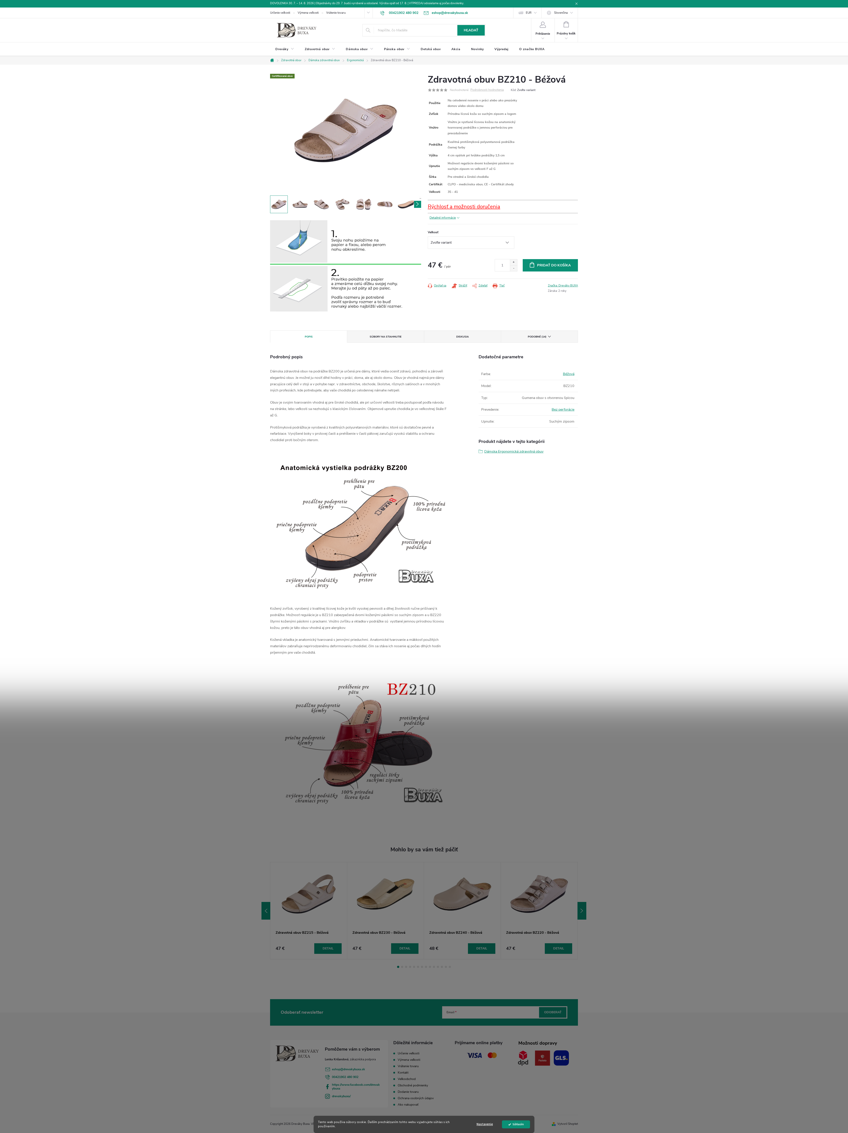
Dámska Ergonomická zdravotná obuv (513, 451)
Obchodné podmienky (413, 1085)
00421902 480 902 (345, 1077)
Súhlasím (518, 1124)
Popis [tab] (309, 336)
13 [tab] (446, 967)
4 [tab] (410, 967)
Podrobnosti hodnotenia (487, 90)
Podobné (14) (537, 336)
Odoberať (553, 1012)
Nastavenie (485, 1124)
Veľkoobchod (407, 1079)
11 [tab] (438, 967)
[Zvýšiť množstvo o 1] (513, 262)
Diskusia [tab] (462, 336)
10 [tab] (434, 967)
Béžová (568, 374)
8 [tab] (426, 967)
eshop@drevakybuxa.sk (348, 1069)
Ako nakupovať (408, 1105)
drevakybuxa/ (341, 1096)
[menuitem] (284, 49)
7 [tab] (422, 967)
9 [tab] (430, 967)
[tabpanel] (308, 910)
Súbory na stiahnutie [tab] (385, 336)
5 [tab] (414, 967)
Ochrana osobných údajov (416, 1098)
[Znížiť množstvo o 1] (513, 268)
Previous (265, 911)
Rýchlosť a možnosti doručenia (464, 206)
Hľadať (471, 30)
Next (581, 911)
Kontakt (403, 1072)
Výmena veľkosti (308, 13)
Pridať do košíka (554, 265)
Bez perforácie (563, 409)
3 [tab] (406, 967)
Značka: (563, 286)
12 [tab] (442, 967)
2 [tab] (402, 967)
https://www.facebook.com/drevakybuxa (356, 1087)
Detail (328, 948)
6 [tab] (418, 967)
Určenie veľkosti (280, 13)
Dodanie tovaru (408, 1092)
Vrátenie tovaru (336, 13)
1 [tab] (398, 967)
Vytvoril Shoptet (567, 1124)
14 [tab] (450, 967)
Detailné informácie (443, 218)
